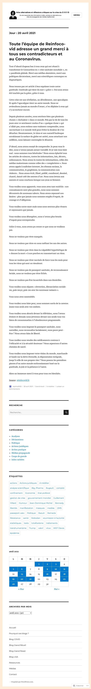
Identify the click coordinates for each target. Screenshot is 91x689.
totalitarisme (37, 523)
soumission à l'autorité (53, 518)
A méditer (50, 386)
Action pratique (18, 449)
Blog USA (13, 657)
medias (50, 508)
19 (13, 579)
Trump (32, 528)
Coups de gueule (19, 456)
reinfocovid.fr (23, 380)
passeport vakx (17, 513)
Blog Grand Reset (17, 651)
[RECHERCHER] (66, 412)
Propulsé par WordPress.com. (22, 682)
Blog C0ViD (14, 639)
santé (26, 518)
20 (22, 579)
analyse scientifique (19, 488)
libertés (13, 508)
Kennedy (59, 503)
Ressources (14, 663)
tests (26, 523)
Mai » (56, 589)
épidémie (14, 533)
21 (30, 579)
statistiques (15, 523)
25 (64, 579)
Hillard (13, 503)
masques (40, 508)
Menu (77, 15)
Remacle (51, 513)
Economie (30, 493)
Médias (12, 668)
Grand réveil (39, 386)
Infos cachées (17, 459)
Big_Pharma (37, 488)
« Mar (21, 589)
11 (64, 569)
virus (48, 528)
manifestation (26, 508)
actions (13, 483)
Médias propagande (20, 453)
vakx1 (40, 528)
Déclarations (17, 439)
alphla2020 (17, 386)
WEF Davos (58, 528)
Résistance (15, 518)
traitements (51, 523)
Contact (13, 674)
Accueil (12, 628)
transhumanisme (18, 528)
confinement (16, 493)
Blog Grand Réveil (17, 645)
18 (64, 574)
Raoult (41, 513)
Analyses (15, 436)
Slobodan (35, 518)
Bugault (50, 488)
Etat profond (44, 493)
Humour (23, 503)
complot (60, 488)
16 (47, 574)
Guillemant (58, 498)
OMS (59, 508)
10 (56, 569)
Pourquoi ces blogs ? (19, 633)
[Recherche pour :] (36, 412)
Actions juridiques (19, 446)
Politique (15, 443)
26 (13, 584)
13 (22, 574)
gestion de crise (17, 498)
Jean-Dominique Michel (41, 503)
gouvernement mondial (39, 498)
